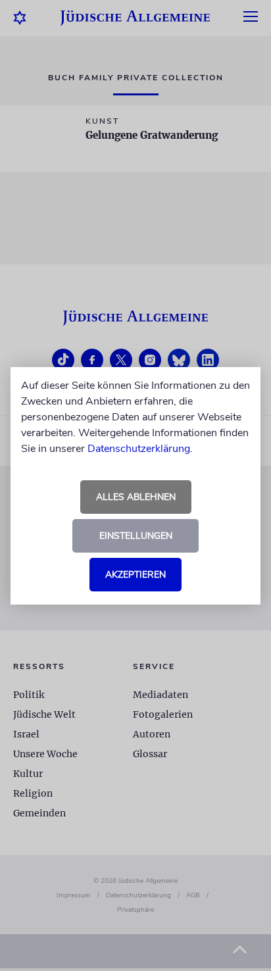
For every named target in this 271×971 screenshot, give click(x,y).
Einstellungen (135, 536)
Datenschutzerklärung (138, 448)
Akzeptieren (135, 574)
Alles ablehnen (136, 497)
